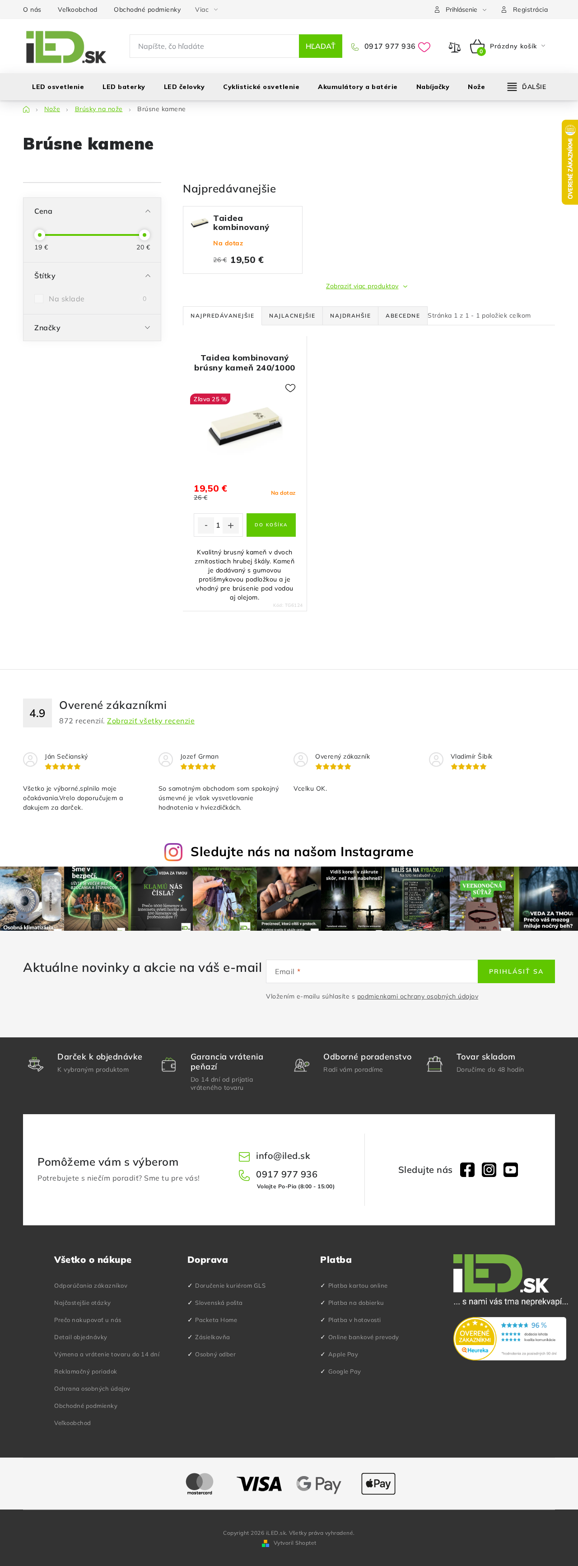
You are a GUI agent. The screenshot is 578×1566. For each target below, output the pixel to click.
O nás (32, 9)
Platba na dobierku (356, 1302)
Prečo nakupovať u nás (87, 1319)
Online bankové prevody (363, 1337)
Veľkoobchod (78, 9)
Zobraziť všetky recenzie (151, 720)
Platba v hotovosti (354, 1319)
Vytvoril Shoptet (295, 1542)
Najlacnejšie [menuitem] (292, 315)
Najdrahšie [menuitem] (350, 315)
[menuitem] (58, 86)
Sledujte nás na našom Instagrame (302, 851)
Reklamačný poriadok (85, 1371)
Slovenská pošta (219, 1302)
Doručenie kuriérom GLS (230, 1285)
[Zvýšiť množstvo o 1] (231, 525)
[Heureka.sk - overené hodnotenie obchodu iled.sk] (509, 1338)
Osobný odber (215, 1354)
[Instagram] (489, 1170)
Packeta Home (216, 1319)
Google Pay (344, 1371)
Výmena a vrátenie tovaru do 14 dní (106, 1354)
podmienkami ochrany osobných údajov (418, 996)
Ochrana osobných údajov (92, 1388)
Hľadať (321, 46)
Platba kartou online (358, 1285)
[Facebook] (467, 1170)
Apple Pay (343, 1354)
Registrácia (530, 9)
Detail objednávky (80, 1337)
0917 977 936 (389, 46)
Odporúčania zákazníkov (90, 1285)
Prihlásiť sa (516, 971)
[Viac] (527, 86)
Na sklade (97, 298)
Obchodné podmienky (147, 9)
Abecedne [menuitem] (403, 315)
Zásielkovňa (212, 1337)
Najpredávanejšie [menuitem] (222, 315)
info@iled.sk (283, 1155)
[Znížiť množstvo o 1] (206, 525)
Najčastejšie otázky (82, 1302)
